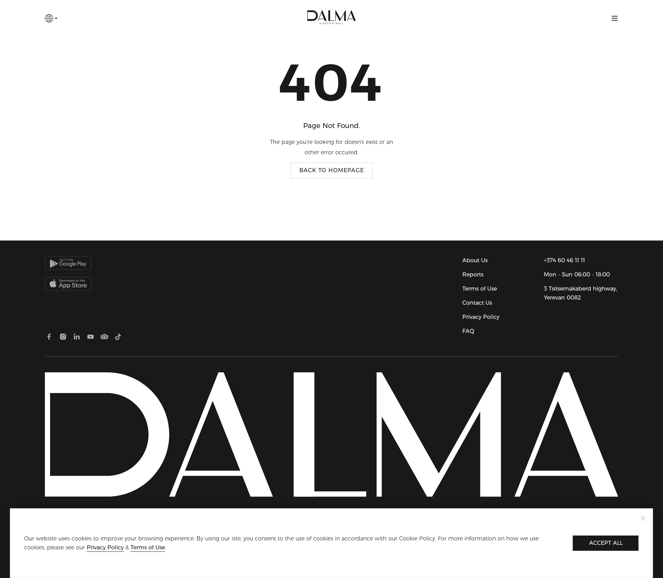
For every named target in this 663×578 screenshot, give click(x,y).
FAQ (468, 331)
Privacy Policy (480, 317)
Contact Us (477, 303)
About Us (475, 260)
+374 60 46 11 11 (564, 260)
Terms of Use (479, 288)
